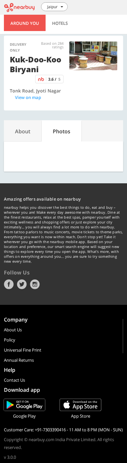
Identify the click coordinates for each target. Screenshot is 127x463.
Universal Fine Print (22, 350)
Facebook (9, 284)
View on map (28, 97)
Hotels (60, 23)
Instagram (35, 284)
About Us (13, 330)
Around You (24, 23)
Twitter (22, 284)
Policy (9, 340)
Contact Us (14, 380)
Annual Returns (19, 360)
